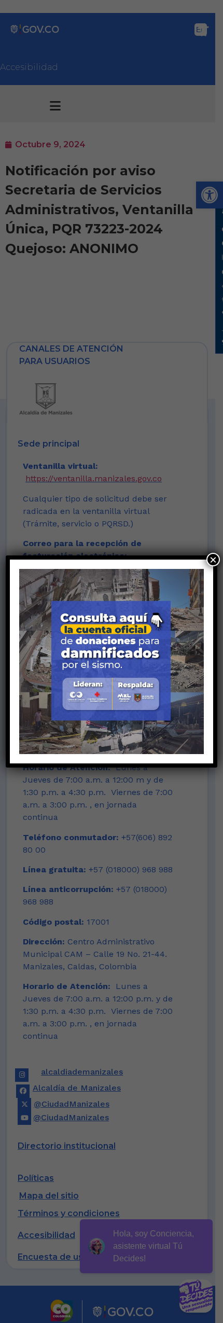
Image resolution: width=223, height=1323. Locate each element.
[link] (111, 661)
